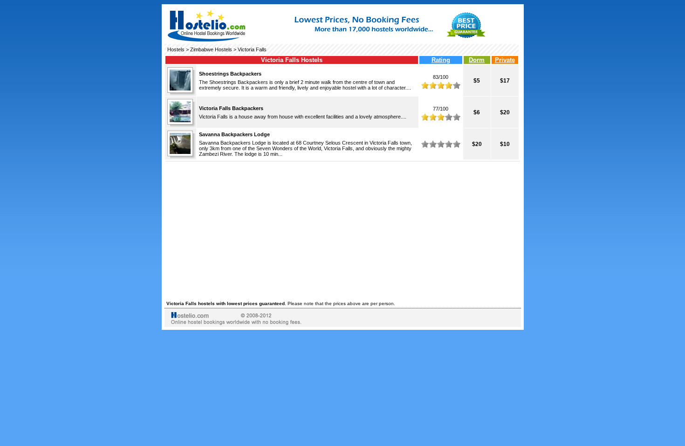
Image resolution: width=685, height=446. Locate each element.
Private (505, 59)
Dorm (477, 59)
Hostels (176, 49)
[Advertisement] (342, 229)
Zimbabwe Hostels (211, 49)
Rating (441, 59)
